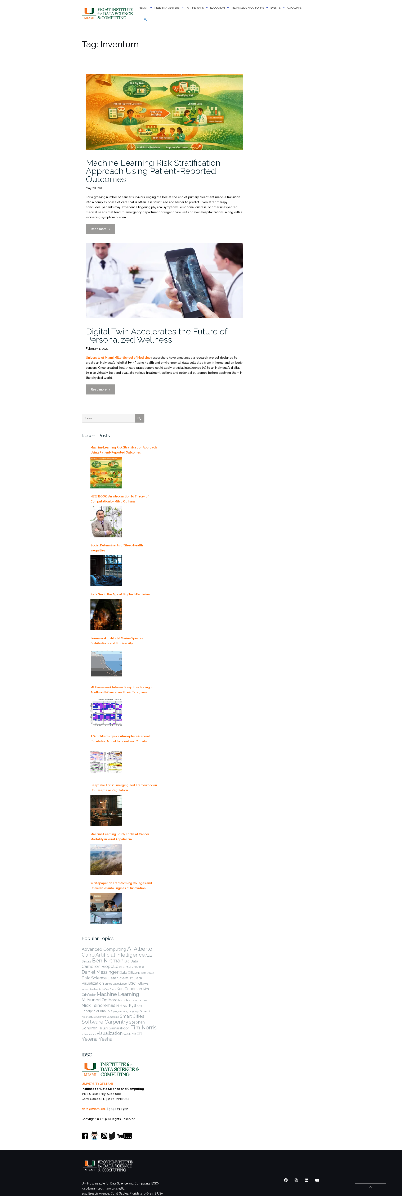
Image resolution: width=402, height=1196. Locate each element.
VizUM (127, 1034)
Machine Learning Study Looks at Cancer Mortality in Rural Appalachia (119, 836)
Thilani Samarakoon (114, 1028)
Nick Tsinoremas (98, 1005)
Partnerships (195, 7)
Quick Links (294, 7)
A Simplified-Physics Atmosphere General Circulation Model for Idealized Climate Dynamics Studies (120, 739)
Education (217, 7)
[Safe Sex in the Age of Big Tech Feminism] (106, 614)
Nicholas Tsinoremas (132, 1000)
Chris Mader (126, 967)
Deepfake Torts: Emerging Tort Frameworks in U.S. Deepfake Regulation (123, 788)
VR (134, 1033)
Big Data (131, 961)
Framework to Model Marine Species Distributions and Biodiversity (116, 641)
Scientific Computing (108, 1017)
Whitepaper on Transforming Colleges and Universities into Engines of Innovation (121, 885)
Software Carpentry (105, 1022)
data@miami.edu (94, 1109)
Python (135, 1005)
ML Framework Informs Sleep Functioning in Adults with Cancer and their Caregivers (121, 690)
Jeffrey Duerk (109, 989)
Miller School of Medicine (133, 357)
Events (275, 7)
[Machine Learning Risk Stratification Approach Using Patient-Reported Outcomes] (106, 472)
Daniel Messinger (100, 972)
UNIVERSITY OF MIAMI (97, 1084)
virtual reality (89, 1034)
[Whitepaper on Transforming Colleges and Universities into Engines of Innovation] (106, 908)
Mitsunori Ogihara (99, 999)
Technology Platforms (247, 7)
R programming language (125, 1011)
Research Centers (167, 7)
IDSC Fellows (138, 983)
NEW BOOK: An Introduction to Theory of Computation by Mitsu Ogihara (119, 499)
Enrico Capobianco (116, 983)
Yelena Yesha (97, 1039)
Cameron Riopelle (100, 966)
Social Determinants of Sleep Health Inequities (116, 548)
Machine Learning (118, 994)
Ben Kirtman (108, 960)
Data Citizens (129, 972)
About (143, 7)
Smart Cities (132, 1016)
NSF (125, 1005)
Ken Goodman (129, 989)
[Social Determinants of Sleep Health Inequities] (106, 570)
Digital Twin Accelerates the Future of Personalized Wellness (156, 335)
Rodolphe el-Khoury (96, 1011)
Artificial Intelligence (120, 955)
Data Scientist (120, 978)
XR (139, 1033)
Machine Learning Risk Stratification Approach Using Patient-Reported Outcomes (153, 171)
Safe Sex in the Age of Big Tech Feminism (120, 594)
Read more (103, 230)
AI (130, 948)
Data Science (94, 977)
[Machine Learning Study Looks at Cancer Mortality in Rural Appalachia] (106, 859)
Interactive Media (91, 989)
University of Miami (100, 357)
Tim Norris (143, 1027)
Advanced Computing (104, 949)
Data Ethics (147, 972)
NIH (119, 1006)
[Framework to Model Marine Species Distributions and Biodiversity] (106, 663)
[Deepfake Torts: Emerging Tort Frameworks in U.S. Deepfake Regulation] (106, 810)
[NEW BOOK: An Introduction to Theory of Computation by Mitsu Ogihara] (106, 521)
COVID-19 (139, 967)
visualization (110, 1033)
